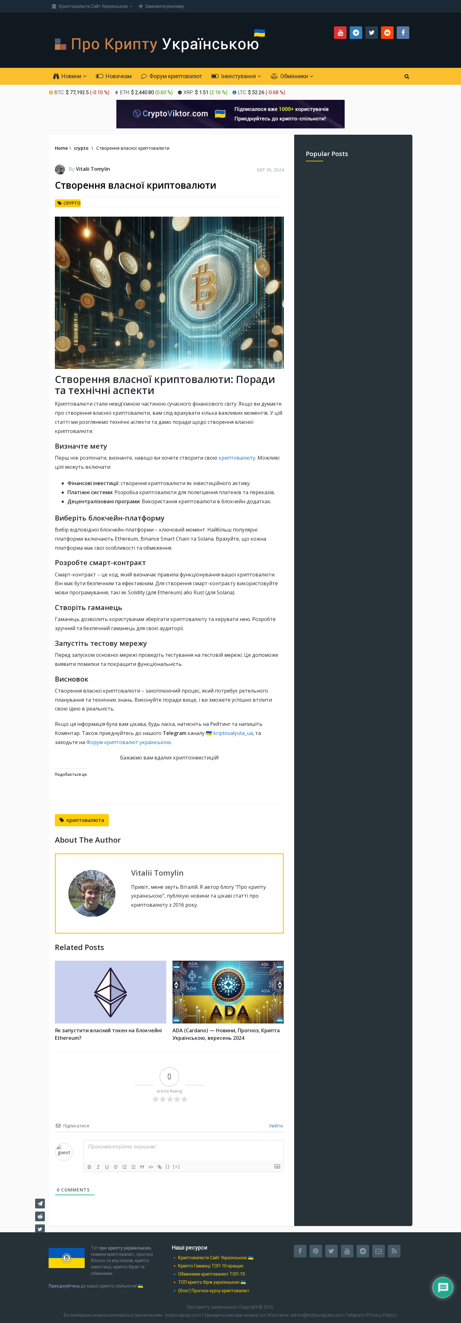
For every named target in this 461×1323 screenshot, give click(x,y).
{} (168, 1166)
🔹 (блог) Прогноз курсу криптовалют (210, 1290)
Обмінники (293, 76)
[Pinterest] (316, 1251)
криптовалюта (85, 820)
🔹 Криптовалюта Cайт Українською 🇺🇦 (212, 1257)
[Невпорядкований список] (133, 1167)
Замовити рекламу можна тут (235, 1315)
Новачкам (118, 76)
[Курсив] (98, 1167)
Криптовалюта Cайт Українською (93, 6)
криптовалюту (237, 457)
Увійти (275, 1126)
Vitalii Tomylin (93, 168)
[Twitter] (331, 1251)
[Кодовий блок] (150, 1167)
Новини (70, 76)
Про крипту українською (212, 1307)
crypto (72, 203)
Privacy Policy (381, 1315)
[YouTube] (347, 1251)
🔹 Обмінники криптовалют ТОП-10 (208, 1274)
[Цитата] (142, 1167)
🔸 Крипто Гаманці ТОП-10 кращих (207, 1265)
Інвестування (238, 76)
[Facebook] (300, 1251)
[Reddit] (363, 1251)
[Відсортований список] (124, 1167)
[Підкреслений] (107, 1167)
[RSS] (394, 1251)
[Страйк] (115, 1167)
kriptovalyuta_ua (233, 733)
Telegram (355, 1315)
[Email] (378, 1251)
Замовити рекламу (164, 6)
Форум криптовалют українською (128, 742)
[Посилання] (159, 1167)
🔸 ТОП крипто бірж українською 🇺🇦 (209, 1282)
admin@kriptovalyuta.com (316, 1315)
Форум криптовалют (175, 76)
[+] (176, 1166)
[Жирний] (89, 1167)
